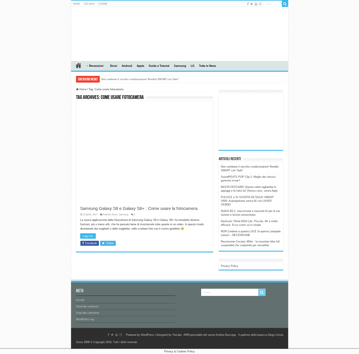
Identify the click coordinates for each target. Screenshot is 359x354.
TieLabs (177, 334)
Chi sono (89, 3)
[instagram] (260, 3)
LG (192, 65)
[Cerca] (285, 4)
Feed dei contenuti (87, 306)
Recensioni (96, 65)
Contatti (102, 3)
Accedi (80, 300)
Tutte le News (207, 65)
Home (76, 3)
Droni (113, 65)
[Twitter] (251, 3)
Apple (140, 65)
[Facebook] (248, 3)
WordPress (147, 334)
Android (127, 65)
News (115, 214)
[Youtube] (256, 3)
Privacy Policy (229, 266)
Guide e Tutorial (159, 65)
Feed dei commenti (87, 312)
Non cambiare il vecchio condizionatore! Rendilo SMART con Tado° (140, 79)
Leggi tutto (88, 236)
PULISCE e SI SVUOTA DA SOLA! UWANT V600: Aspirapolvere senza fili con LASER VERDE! (247, 201)
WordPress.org (85, 319)
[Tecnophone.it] (94, 33)
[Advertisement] (252, 121)
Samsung (180, 65)
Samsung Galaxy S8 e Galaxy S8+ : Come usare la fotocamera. (139, 208)
